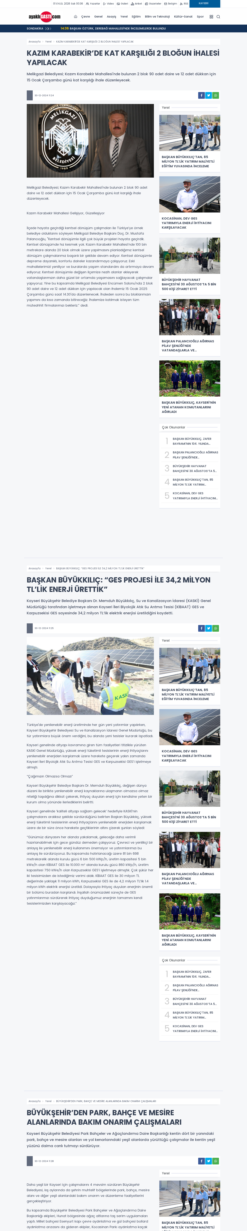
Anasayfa (35, 41)
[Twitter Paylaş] (208, 95)
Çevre (85, 16)
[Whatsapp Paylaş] (215, 95)
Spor (200, 16)
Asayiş (111, 16)
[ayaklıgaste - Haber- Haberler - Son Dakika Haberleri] (45, 16)
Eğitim (136, 16)
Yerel (123, 16)
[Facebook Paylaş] (201, 95)
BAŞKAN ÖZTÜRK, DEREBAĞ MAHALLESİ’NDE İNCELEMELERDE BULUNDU (113, 28)
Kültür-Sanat (183, 16)
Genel (98, 16)
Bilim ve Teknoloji (157, 16)
